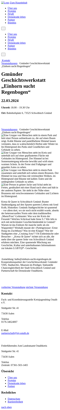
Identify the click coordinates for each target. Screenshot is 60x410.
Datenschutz (14, 398)
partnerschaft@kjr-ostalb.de (15, 333)
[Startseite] (5, 2)
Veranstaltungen (9, 63)
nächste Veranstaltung (37, 287)
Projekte (12, 11)
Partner (11, 19)
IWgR (11, 14)
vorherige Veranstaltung (13, 287)
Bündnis (12, 22)
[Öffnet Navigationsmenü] (3, 28)
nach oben (6, 407)
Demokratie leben (17, 16)
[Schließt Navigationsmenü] (3, 54)
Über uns (12, 8)
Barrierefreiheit (15, 401)
